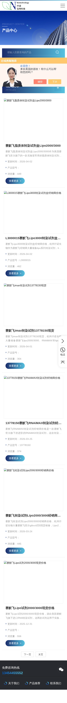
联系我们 (55, 683)
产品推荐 (34, 683)
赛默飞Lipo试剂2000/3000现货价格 (29, 608)
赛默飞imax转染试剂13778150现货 (29, 330)
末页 (40, 654)
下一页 (27, 654)
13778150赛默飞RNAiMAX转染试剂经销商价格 (33, 423)
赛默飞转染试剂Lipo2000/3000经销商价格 (33, 515)
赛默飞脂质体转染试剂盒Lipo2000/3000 (33, 145)
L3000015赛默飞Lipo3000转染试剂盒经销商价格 (33, 238)
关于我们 (13, 683)
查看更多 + (15, 180)
